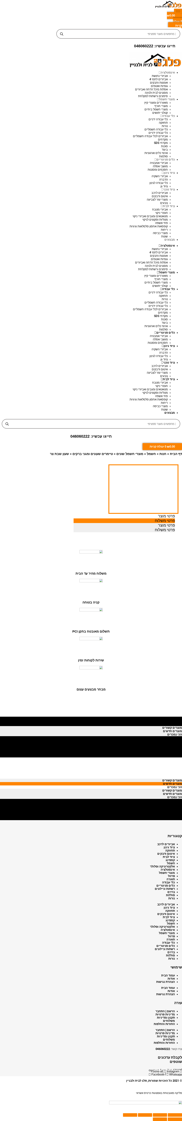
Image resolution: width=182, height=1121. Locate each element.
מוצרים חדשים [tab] (172, 721)
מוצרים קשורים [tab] (172, 717)
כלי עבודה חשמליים (156, 129)
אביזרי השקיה (160, 176)
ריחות (164, 229)
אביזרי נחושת (160, 76)
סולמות (163, 156)
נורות (165, 126)
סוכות (164, 146)
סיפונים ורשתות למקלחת (153, 96)
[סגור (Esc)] (175, 1115)
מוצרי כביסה (160, 233)
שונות (164, 236)
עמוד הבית (168, 975)
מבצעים (169, 239)
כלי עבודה (168, 115)
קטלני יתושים (160, 112)
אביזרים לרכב (159, 193)
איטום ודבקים (160, 196)
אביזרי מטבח (160, 209)
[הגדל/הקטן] (130, 1115)
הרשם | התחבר (165, 1011)
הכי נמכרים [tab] (174, 724)
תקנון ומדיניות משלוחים (166, 1019)
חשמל (151, 454)
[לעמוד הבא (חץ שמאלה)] (160, 1119)
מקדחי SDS (161, 143)
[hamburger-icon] (178, 11)
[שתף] (160, 1115)
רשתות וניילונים (165, 888)
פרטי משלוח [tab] (165, 520)
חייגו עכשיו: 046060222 (154, 46)
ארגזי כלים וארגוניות (156, 153)
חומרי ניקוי (161, 213)
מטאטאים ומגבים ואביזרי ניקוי (150, 216)
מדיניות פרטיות (165, 1014)
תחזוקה (163, 122)
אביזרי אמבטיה (159, 163)
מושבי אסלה (160, 166)
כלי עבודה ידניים (158, 119)
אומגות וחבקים (159, 82)
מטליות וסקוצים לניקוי (155, 219)
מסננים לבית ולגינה (156, 92)
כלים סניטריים (165, 159)
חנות (162, 454)
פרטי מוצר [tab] (166, 516)
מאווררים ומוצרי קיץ (156, 102)
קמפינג (170, 860)
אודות (171, 978)
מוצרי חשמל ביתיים (156, 109)
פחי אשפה (161, 223)
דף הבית (176, 454)
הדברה (163, 179)
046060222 (163, 1049)
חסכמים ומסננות (158, 169)
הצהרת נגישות (165, 981)
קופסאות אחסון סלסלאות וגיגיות (149, 226)
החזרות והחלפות (164, 1024)
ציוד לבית (169, 206)
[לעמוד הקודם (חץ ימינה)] (175, 1119)
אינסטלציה (168, 72)
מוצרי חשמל (167, 99)
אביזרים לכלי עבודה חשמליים (150, 136)
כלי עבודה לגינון (158, 183)
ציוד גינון (169, 172)
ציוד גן (164, 186)
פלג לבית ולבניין (136, 1080)
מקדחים (163, 139)
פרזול (171, 876)
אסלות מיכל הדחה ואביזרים (151, 89)
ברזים (171, 892)
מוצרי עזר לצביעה (157, 199)
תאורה (171, 879)
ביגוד (165, 149)
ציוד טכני (169, 189)
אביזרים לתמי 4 (158, 79)
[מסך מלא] (145, 1115)
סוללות (170, 895)
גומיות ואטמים (159, 86)
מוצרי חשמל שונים (129, 454)
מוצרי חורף (161, 106)
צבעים (164, 203)
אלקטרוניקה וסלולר (162, 866)
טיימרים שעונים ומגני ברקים (93, 454)
